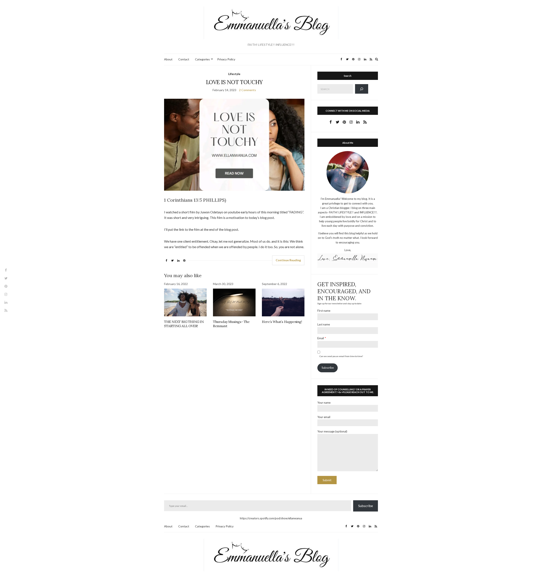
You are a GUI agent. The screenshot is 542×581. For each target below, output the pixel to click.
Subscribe (328, 367)
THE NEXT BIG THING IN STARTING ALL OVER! (184, 324)
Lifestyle (234, 74)
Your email (323, 417)
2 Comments (247, 90)
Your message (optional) (332, 431)
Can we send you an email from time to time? (341, 356)
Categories (202, 59)
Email (320, 338)
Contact (183, 59)
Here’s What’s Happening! (282, 322)
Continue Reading (288, 260)
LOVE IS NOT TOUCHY (234, 82)
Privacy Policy (226, 59)
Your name (323, 402)
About (168, 59)
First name (323, 310)
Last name (323, 324)
